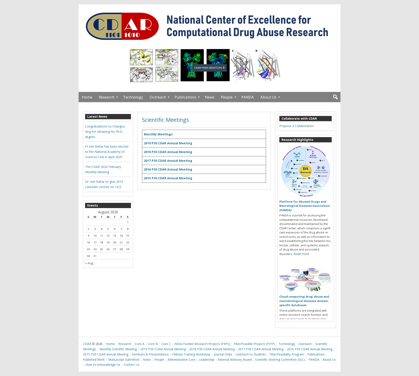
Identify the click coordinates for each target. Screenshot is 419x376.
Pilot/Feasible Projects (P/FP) (254, 344)
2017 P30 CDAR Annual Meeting (168, 161)
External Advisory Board (235, 359)
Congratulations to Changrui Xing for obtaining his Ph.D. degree (105, 131)
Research (106, 97)
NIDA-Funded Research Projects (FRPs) (202, 344)
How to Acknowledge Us (103, 364)
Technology (133, 97)
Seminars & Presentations (150, 354)
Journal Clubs (223, 354)
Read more (301, 254)
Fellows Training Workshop (191, 354)
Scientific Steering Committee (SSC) (280, 359)
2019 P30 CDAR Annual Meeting (168, 143)
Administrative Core (181, 359)
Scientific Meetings (165, 119)
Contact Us (131, 364)
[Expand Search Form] (335, 97)
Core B (153, 344)
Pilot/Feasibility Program (287, 354)
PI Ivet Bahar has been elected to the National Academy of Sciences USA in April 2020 (106, 151)
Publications (185, 97)
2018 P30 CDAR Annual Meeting (168, 152)
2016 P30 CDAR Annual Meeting (168, 169)
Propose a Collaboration (296, 126)
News (209, 97)
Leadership (206, 359)
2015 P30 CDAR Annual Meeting (168, 178)
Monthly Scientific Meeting (118, 349)
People (227, 97)
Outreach (158, 97)
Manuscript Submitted (123, 359)
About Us (268, 97)
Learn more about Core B (209, 67)
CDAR (87, 344)
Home (87, 97)
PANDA (247, 97)
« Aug (89, 263)
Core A (139, 344)
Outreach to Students (251, 354)
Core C (166, 344)
